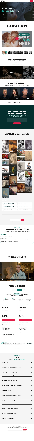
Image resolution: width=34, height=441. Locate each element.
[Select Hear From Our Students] (4, 52)
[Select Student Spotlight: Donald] (31, 52)
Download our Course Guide (16, 64)
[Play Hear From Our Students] (17, 39)
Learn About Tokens (29, 343)
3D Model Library (3, 234)
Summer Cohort (17, 294)
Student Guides (15, 359)
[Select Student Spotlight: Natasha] (20, 52)
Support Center (22, 359)
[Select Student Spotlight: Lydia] (10, 52)
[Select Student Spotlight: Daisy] (26, 52)
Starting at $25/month (4, 14)
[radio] (14, 290)
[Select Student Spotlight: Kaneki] (15, 52)
